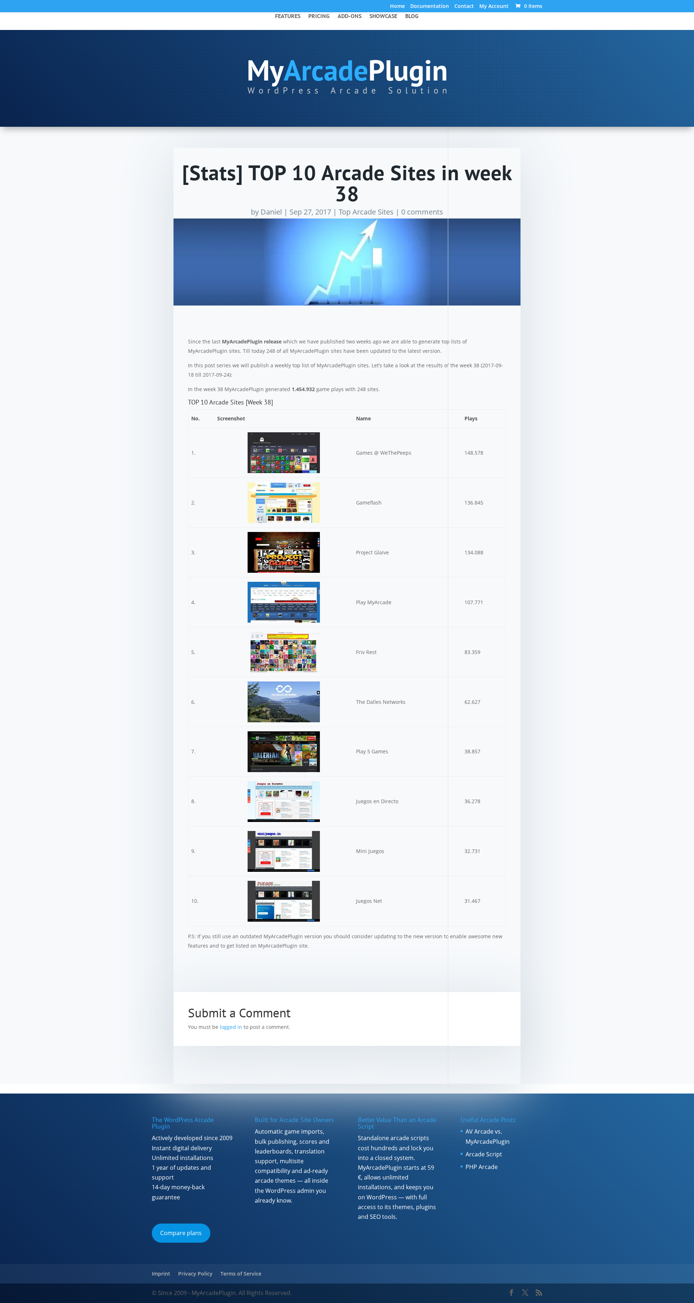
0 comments (422, 212)
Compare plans (181, 1233)
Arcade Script (484, 1154)
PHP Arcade (482, 1167)
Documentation (429, 6)
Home (397, 6)
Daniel (271, 212)
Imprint (161, 1273)
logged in (231, 1026)
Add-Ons (349, 16)
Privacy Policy (195, 1273)
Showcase (383, 16)
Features (287, 16)
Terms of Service (240, 1273)
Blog (412, 16)
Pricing (319, 16)
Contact (464, 6)
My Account (494, 6)
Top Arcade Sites (366, 212)
